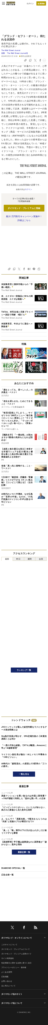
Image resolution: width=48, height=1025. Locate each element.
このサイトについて (9, 944)
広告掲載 (4, 976)
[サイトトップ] (11, 3)
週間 (30, 558)
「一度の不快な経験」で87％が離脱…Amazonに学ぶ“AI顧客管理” (24, 746)
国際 (3, 53)
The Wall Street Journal (10, 50)
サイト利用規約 (7, 958)
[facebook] (24, 928)
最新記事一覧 (24, 852)
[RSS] (35, 928)
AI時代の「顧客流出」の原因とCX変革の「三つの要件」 (24, 765)
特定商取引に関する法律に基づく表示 (16, 963)
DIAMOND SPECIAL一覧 (13, 868)
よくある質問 (6, 972)
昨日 (18, 558)
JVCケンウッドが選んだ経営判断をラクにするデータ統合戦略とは (24, 728)
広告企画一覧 (7, 874)
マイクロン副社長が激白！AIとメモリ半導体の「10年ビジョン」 (24, 755)
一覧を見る (24, 773)
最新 (7, 558)
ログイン (30, 3)
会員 (41, 558)
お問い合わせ (6, 981)
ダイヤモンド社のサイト (11, 994)
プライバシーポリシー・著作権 (13, 967)
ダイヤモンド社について (11, 1003)
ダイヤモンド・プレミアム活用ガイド (16, 953)
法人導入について (8, 985)
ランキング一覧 (24, 669)
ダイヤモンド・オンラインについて (16, 937)
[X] (12, 928)
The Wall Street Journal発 (17, 53)
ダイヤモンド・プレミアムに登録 (24, 208)
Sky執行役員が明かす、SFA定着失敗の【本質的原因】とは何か (24, 737)
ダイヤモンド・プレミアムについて (15, 949)
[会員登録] (41, 3)
